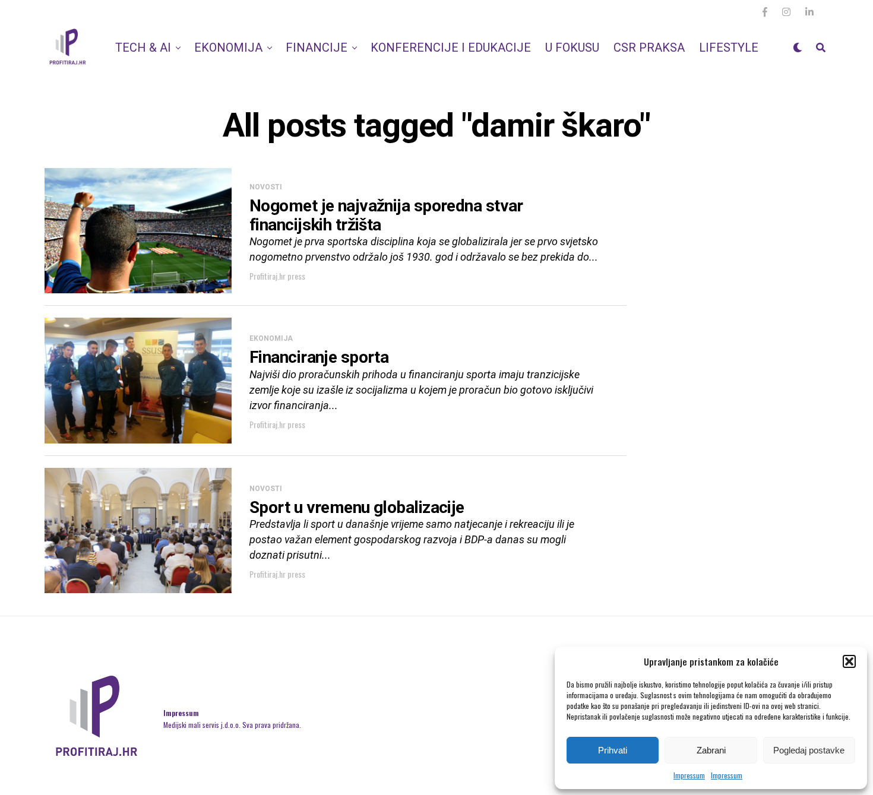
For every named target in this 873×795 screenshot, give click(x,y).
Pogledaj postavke (808, 750)
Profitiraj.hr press (277, 276)
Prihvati (612, 750)
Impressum (689, 775)
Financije (316, 47)
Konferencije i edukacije (451, 47)
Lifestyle (728, 47)
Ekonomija (228, 47)
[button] (849, 661)
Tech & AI (143, 47)
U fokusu (572, 47)
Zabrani (711, 750)
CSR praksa (649, 47)
